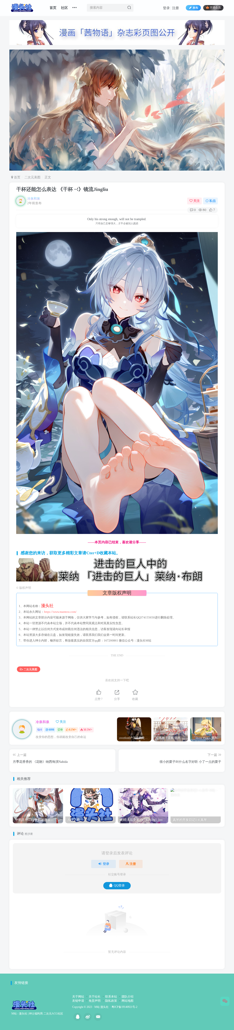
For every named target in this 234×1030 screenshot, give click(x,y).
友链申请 (78, 1000)
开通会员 (215, 7)
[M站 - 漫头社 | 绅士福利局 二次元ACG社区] (24, 1004)
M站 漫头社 (101, 1007)
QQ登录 (119, 885)
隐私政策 (111, 1000)
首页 (53, 8)
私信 (212, 201)
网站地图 (127, 1000)
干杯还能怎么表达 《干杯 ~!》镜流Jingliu (62, 189)
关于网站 (78, 996)
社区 (64, 8)
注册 (175, 8)
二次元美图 (32, 177)
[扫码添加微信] (224, 1001)
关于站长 (95, 996)
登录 (166, 8)
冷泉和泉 (33, 198)
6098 (51, 729)
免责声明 (95, 1000)
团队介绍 (127, 996)
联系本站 (111, 996)
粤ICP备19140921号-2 (124, 1007)
